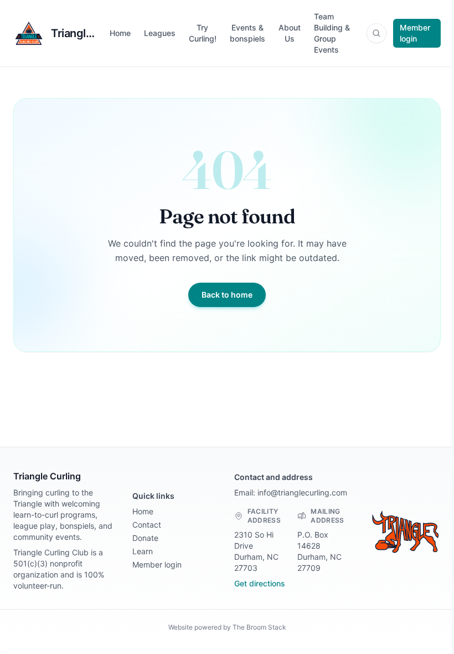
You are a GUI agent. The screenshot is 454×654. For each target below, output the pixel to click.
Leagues (160, 33)
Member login (415, 33)
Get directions (259, 583)
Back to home (227, 294)
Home (120, 33)
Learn (142, 551)
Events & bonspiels (247, 33)
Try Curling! (202, 33)
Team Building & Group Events (332, 33)
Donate (145, 538)
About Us (289, 33)
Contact (146, 524)
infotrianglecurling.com (302, 492)
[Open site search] (376, 33)
